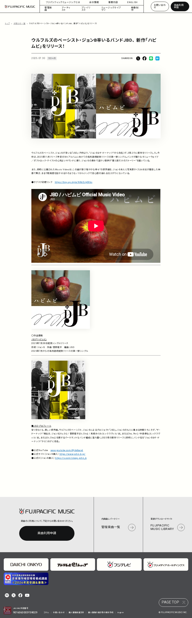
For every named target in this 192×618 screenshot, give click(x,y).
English (120, 612)
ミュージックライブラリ (111, 9)
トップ (7, 23)
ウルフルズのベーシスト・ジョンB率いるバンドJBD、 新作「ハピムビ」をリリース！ (63, 23)
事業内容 (113, 2)
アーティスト (66, 9)
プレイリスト (85, 9)
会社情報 (94, 2)
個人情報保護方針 (76, 612)
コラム (46, 612)
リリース (51, 58)
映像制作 (134, 9)
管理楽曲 (48, 9)
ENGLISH (132, 2)
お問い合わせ (160, 6)
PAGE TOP (170, 602)
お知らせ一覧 (20, 23)
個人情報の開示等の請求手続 (100, 612)
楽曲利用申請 (179, 6)
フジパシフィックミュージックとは (63, 2)
